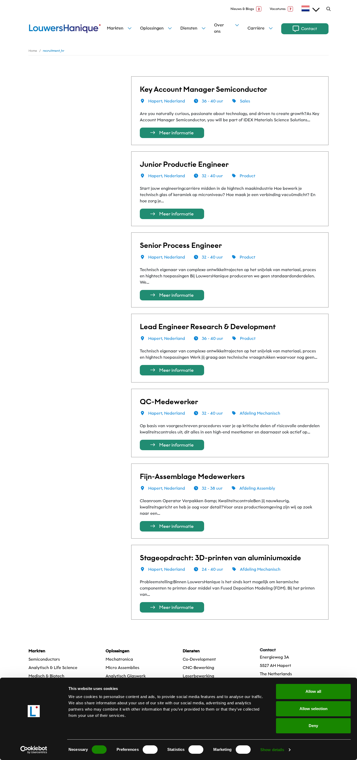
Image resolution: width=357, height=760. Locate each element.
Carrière (255, 28)
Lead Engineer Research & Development (208, 326)
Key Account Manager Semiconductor (203, 89)
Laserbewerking (198, 675)
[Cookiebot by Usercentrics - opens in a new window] (34, 750)
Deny (313, 725)
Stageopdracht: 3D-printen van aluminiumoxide (220, 557)
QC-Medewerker (169, 401)
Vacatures (280, 9)
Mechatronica (119, 659)
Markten (115, 28)
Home (32, 51)
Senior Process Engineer (181, 245)
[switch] (150, 749)
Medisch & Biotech (46, 675)
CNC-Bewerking (198, 667)
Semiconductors (44, 659)
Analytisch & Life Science (52, 667)
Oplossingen (152, 28)
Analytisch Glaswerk (126, 675)
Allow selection (313, 708)
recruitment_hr (53, 51)
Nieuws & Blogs (245, 9)
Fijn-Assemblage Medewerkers (192, 476)
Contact (309, 28)
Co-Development (199, 659)
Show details (272, 749)
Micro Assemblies (122, 667)
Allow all (313, 691)
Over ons (219, 28)
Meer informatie (176, 133)
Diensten (188, 28)
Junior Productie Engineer (184, 164)
